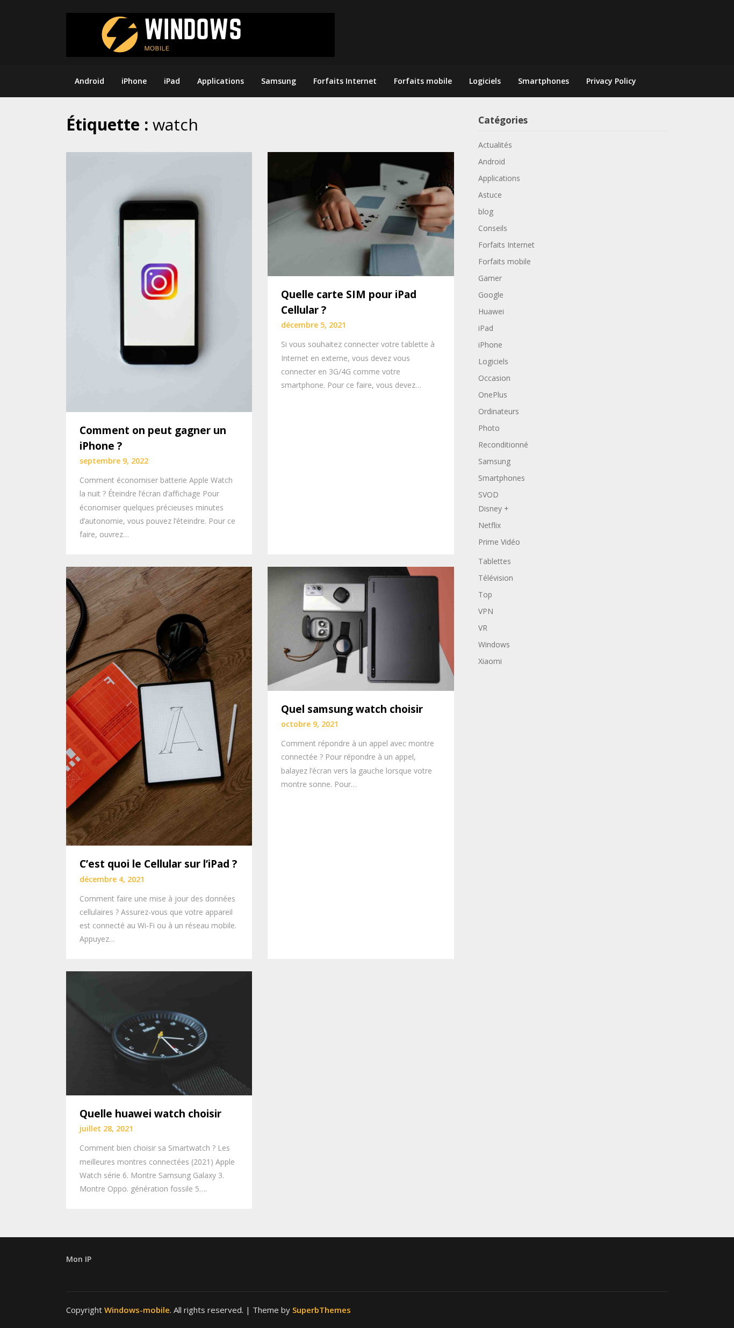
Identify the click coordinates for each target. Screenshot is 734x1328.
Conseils (492, 228)
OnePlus (492, 394)
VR (482, 628)
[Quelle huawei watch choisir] (159, 1032)
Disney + (493, 508)
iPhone (134, 81)
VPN (485, 611)
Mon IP (78, 1259)
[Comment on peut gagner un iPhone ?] (159, 281)
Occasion (494, 378)
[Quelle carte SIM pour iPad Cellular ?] (361, 213)
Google (490, 295)
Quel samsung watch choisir (352, 709)
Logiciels (485, 81)
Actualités (495, 145)
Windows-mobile (137, 1309)
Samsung (278, 81)
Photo (489, 428)
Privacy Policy (611, 81)
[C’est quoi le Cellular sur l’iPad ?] (159, 704)
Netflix (489, 525)
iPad (172, 81)
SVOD (488, 494)
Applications (220, 81)
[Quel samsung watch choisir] (361, 627)
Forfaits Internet (345, 81)
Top (485, 594)
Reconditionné (503, 444)
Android (89, 81)
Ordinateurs (498, 411)
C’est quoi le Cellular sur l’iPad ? (158, 864)
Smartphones (543, 81)
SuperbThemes (321, 1309)
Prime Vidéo (499, 542)
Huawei (491, 311)
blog (485, 211)
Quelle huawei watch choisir (150, 1114)
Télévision (495, 578)
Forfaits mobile (423, 81)
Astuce (490, 195)
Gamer (490, 278)
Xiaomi (490, 661)
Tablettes (494, 561)
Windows (494, 644)
